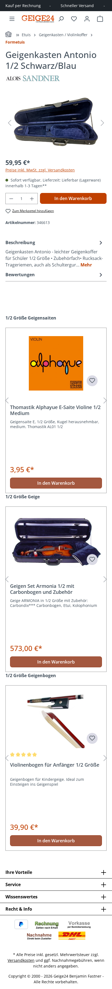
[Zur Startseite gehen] (38, 18)
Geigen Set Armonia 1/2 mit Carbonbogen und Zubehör (42, 589)
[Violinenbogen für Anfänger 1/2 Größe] (56, 721)
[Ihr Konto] (87, 18)
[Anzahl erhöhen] (32, 198)
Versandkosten (21, 960)
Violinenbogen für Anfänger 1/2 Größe (54, 765)
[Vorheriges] (9, 123)
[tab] (54, 253)
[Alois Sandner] (56, 78)
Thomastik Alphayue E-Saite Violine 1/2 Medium (55, 410)
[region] (56, 122)
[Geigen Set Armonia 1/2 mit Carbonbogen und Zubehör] (56, 542)
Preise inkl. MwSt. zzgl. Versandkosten (40, 170)
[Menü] (11, 18)
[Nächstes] (102, 123)
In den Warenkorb (73, 198)
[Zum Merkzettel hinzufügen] (92, 380)
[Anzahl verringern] (11, 198)
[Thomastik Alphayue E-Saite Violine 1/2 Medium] (56, 363)
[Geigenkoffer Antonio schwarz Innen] (56, 122)
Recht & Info (18, 909)
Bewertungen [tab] (20, 275)
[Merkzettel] (73, 18)
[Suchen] (60, 18)
